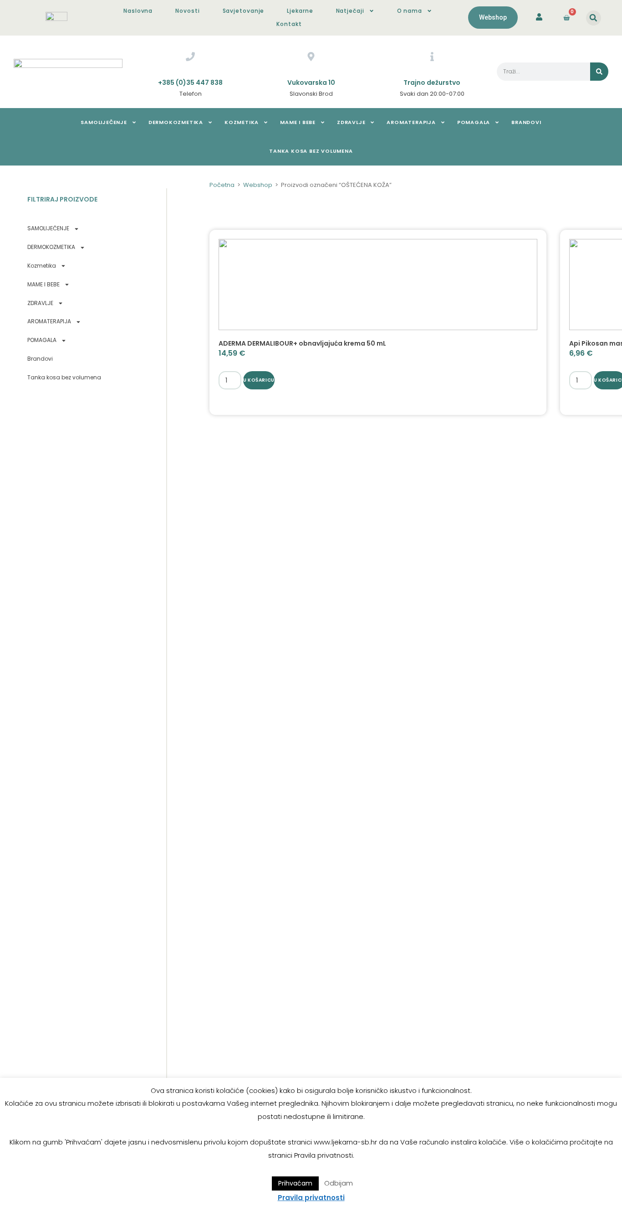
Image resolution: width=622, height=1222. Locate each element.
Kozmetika (241, 122)
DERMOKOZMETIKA (175, 122)
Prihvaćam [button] (295, 1183)
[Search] (599, 71)
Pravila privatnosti (311, 1197)
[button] (593, 18)
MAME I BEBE (298, 122)
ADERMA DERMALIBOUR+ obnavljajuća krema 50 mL (302, 343)
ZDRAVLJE (351, 122)
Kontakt (288, 24)
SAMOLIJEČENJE (104, 122)
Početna (222, 185)
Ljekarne (300, 11)
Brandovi (526, 122)
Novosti (187, 11)
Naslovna (138, 11)
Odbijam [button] (338, 1183)
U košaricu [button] (259, 380)
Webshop (257, 185)
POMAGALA (473, 122)
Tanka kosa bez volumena (310, 151)
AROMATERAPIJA (411, 122)
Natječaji (350, 11)
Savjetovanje (244, 11)
